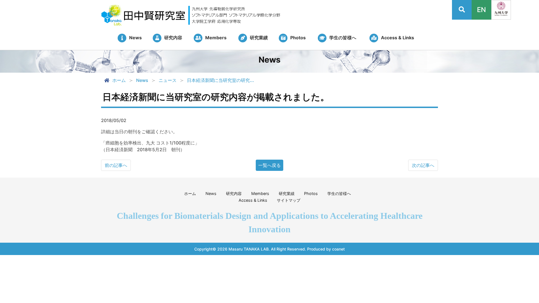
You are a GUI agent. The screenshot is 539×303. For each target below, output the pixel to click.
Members (260, 193)
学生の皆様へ (339, 193)
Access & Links (253, 200)
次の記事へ (423, 165)
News (210, 193)
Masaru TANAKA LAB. (249, 249)
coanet (338, 249)
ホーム (119, 80)
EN (481, 10)
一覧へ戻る (269, 165)
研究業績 (286, 193)
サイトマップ (288, 200)
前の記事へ (116, 165)
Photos (311, 193)
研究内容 (234, 193)
